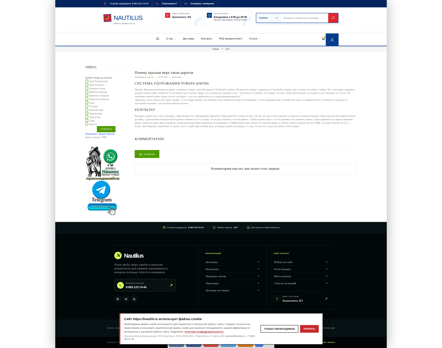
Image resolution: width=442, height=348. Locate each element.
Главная (215, 49)
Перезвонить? (169, 3)
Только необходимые (279, 328)
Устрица (93, 106)
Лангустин (95, 117)
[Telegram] (126, 299)
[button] (332, 39)
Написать (149, 154)
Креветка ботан (97, 88)
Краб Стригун (96, 85)
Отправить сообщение (202, 3)
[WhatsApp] (134, 299)
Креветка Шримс (98, 92)
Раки (91, 102)
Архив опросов (106, 134)
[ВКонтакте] (117, 299)
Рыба (92, 120)
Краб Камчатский (98, 81)
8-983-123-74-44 (196, 227)
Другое (93, 124)
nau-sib (150, 77)
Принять (309, 328)
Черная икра (95, 113)
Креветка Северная (99, 95)
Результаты (91, 134)
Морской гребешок (99, 99)
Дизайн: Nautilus (327, 342)
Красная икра (96, 110)
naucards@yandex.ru (235, 336)
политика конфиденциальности (204, 331)
